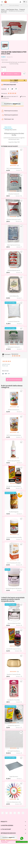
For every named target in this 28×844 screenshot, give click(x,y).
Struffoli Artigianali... (14, 512)
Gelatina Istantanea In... (14, 409)
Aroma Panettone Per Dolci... (14, 563)
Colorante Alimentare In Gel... (14, 802)
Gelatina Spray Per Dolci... (14, 460)
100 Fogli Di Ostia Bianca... (14, 751)
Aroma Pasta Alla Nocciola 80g (14, 537)
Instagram (19, 813)
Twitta (12, 88)
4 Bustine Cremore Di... (14, 194)
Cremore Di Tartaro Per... (14, 321)
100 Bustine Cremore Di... (14, 347)
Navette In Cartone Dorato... (14, 674)
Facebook (2, 813)
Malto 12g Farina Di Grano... (14, 245)
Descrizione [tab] (8, 127)
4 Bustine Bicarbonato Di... (14, 270)
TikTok (23, 813)
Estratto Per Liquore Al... (14, 725)
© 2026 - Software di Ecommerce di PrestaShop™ (10, 841)
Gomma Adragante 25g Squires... (14, 588)
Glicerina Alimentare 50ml (14, 623)
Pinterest (16, 88)
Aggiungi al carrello (11, 74)
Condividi (8, 88)
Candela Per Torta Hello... (14, 700)
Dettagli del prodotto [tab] (11, 130)
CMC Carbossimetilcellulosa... (14, 168)
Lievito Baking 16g (14, 296)
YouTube (10, 813)
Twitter (6, 813)
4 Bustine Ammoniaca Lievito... (14, 219)
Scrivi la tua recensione (15, 379)
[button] (14, 81)
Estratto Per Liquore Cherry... (14, 649)
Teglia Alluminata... (14, 776)
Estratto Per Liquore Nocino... (14, 486)
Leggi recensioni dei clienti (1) (10, 96)
